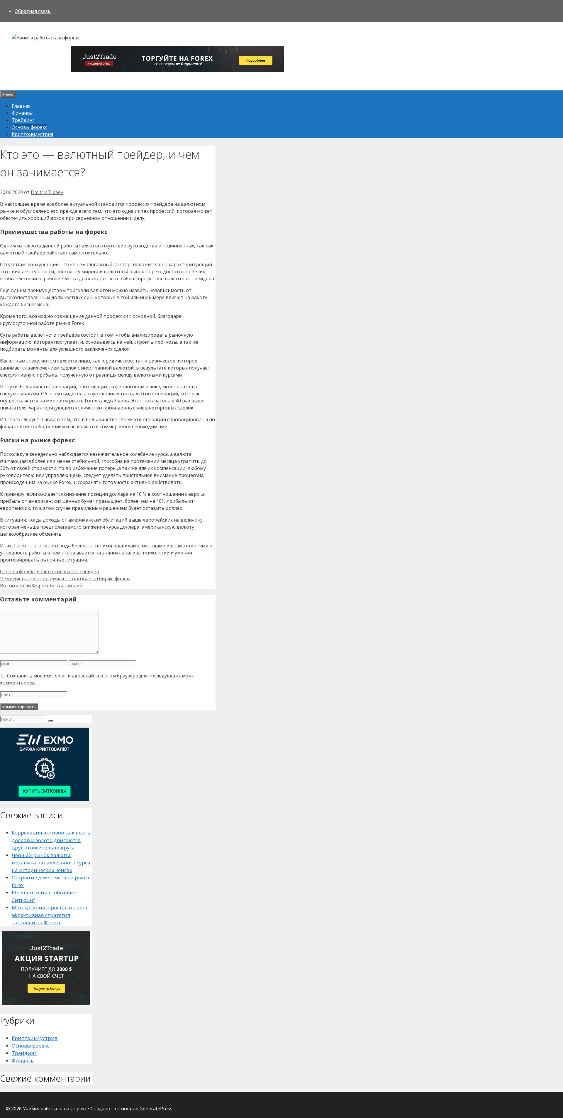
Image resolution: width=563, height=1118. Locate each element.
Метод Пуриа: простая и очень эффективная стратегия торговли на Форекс (50, 915)
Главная (21, 106)
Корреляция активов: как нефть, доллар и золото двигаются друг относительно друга (51, 840)
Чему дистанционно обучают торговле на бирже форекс (65, 578)
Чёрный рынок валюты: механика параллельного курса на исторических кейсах (51, 863)
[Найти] (50, 720)
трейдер (89, 571)
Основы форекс (29, 127)
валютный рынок (57, 571)
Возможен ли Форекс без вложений (41, 585)
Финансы (22, 113)
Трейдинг (23, 120)
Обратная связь (33, 11)
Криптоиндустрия (32, 134)
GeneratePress (156, 1108)
